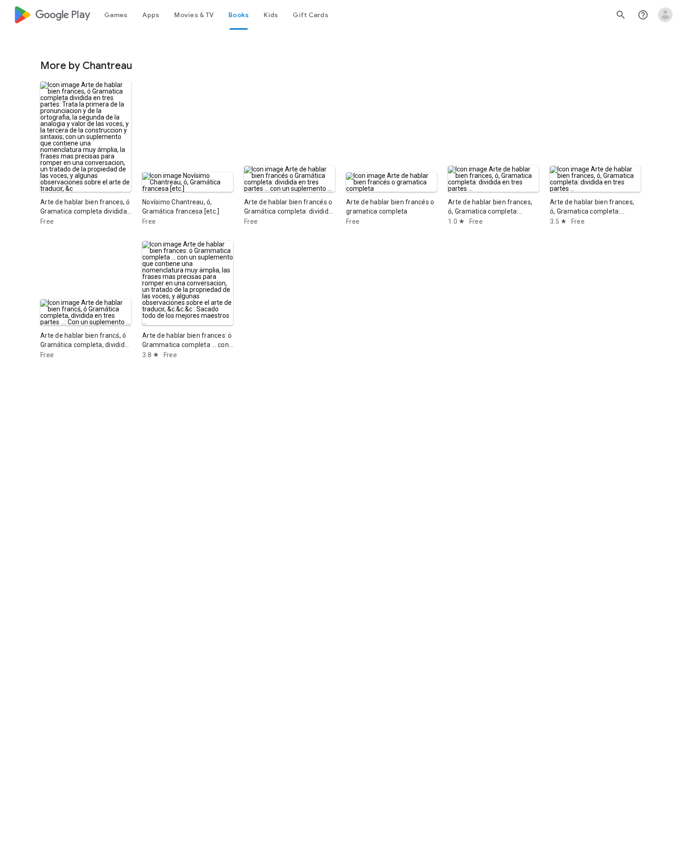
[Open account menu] (665, 15)
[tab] (116, 15)
